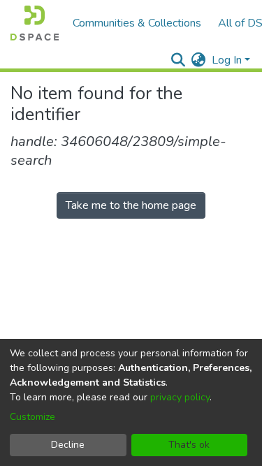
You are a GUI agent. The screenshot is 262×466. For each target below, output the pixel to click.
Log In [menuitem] (227, 60)
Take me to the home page (131, 205)
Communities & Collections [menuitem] (137, 23)
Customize (32, 416)
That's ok (189, 444)
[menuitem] (199, 60)
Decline (68, 444)
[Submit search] (178, 60)
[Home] (34, 23)
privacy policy (180, 397)
